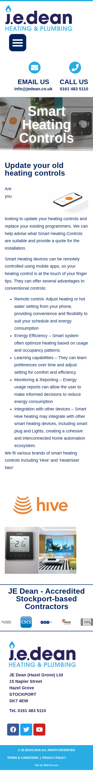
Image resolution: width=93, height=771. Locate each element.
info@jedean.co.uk (33, 88)
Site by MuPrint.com (46, 765)
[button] (17, 42)
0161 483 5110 (74, 88)
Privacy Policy (54, 757)
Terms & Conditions (23, 757)
